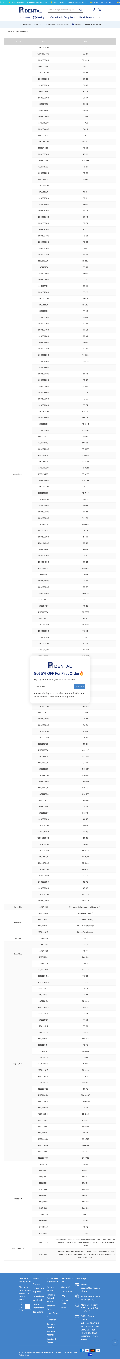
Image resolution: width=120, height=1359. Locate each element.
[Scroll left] (20, 16)
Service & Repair (51, 1341)
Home (10, 31)
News (63, 1307)
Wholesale (38, 1300)
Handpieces (38, 1296)
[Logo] (30, 10)
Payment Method (51, 1333)
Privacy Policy (50, 1289)
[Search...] (80, 10)
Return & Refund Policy (51, 1298)
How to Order (64, 1302)
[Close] (86, 659)
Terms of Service (51, 1325)
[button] (99, 9)
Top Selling (38, 1312)
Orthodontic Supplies (39, 1290)
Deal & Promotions (38, 1306)
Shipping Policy (51, 1307)
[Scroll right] (99, 16)
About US (27, 24)
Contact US (37, 24)
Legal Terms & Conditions (52, 1316)
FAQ (63, 1295)
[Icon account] (94, 9)
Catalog (37, 1284)
